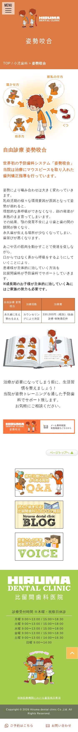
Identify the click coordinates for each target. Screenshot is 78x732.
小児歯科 (21, 63)
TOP (7, 63)
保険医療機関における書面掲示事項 (39, 697)
